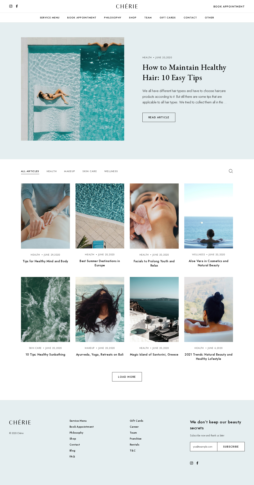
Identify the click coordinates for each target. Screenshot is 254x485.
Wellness (111, 171)
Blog (72, 450)
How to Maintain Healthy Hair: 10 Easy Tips (184, 72)
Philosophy (112, 17)
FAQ (72, 456)
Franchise (136, 438)
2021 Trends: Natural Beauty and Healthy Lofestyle (208, 356)
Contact (190, 17)
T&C (133, 450)
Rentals (134, 444)
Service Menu (50, 17)
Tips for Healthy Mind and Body (45, 261)
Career (134, 427)
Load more (127, 377)
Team (148, 17)
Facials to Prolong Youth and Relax (154, 263)
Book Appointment (229, 6)
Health (52, 171)
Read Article (158, 117)
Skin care (90, 171)
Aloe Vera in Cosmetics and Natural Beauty (208, 263)
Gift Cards (168, 17)
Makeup (69, 171)
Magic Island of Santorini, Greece (154, 354)
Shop (132, 17)
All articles (30, 171)
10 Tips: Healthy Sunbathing (45, 354)
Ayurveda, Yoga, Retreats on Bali (99, 354)
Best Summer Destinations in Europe (100, 263)
